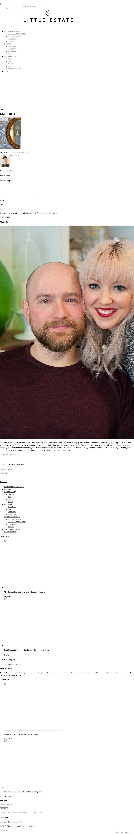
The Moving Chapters (17, 34)
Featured (7, 489)
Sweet (10, 66)
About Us (8, 8)
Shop (6, 71)
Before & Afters (14, 36)
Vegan (10, 59)
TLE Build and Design (12, 69)
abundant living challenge (14, 487)
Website (2, 209)
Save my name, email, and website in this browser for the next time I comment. (30, 213)
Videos (11, 41)
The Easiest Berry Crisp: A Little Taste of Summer (25, 592)
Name (2, 201)
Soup (10, 61)
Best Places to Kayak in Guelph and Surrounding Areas (27, 650)
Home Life (8, 44)
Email (2, 205)
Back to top (4, 830)
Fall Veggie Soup (11, 659)
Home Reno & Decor (12, 31)
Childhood (12, 51)
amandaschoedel (23, 152)
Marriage (12, 46)
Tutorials (12, 39)
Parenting (12, 49)
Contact (17, 8)
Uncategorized (10, 532)
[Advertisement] (67, 92)
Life (9, 54)
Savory (11, 64)
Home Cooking (10, 56)
